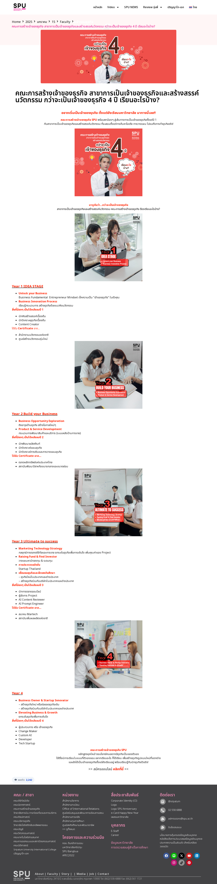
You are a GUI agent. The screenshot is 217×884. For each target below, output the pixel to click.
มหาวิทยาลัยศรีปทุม (72, 847)
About (39, 874)
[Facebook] (166, 856)
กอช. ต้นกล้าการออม (72, 843)
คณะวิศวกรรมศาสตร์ (24, 833)
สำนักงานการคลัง (71, 817)
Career (115, 835)
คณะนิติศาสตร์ (21, 845)
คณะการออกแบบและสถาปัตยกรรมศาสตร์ (35, 841)
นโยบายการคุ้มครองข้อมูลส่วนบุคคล (178, 835)
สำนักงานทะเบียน (70, 805)
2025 (28, 22)
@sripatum (174, 801)
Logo (114, 805)
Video (111, 7)
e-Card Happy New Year (125, 813)
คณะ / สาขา (24, 795)
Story (65, 874)
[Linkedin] (197, 856)
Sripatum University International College (35, 849)
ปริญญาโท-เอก (175, 7)
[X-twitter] (182, 856)
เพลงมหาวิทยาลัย (120, 817)
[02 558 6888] (163, 810)
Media (82, 874)
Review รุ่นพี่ (150, 7)
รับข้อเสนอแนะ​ (175, 827)
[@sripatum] (163, 802)
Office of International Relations (80, 809)
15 (53, 22)
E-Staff (115, 831)
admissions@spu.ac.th (180, 819)
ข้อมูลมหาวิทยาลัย (122, 842)
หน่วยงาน (70, 795)
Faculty (65, 22)
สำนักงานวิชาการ (70, 801)
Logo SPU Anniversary (124, 809)
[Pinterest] (189, 863)
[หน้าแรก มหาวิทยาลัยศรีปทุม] (22, 876)
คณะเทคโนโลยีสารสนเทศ (26, 837)
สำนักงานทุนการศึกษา (73, 821)
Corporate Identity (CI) (124, 801)
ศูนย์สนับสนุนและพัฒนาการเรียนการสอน (83, 813)
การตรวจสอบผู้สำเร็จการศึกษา (129, 847)
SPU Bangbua (70, 851)
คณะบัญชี (18, 829)
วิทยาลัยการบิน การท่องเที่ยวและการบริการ (35, 813)
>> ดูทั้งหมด (68, 829)
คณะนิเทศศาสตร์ (22, 805)
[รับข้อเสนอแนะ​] (163, 827)
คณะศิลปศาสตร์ (22, 817)
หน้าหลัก (97, 7)
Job (91, 874)
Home (16, 22)
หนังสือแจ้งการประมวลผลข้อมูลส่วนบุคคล (181, 839)
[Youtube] (189, 856)
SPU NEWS (131, 7)
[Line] (174, 856)
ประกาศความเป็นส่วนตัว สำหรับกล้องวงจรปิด (178, 845)
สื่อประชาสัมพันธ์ (125, 795)
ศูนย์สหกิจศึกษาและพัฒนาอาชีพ (78, 825)
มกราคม (42, 22)
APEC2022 (68, 855)
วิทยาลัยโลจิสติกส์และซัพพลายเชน (31, 825)
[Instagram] (174, 863)
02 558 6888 (175, 810)
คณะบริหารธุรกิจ (22, 821)
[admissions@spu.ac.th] (163, 819)
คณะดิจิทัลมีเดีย (21, 801)
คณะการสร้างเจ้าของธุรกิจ (27, 809)
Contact (103, 874)
